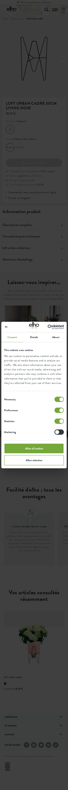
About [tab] (55, 337)
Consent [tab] (12, 337)
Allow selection (34, 460)
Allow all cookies (34, 448)
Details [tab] (34, 337)
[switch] (59, 410)
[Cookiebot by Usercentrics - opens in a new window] (49, 327)
